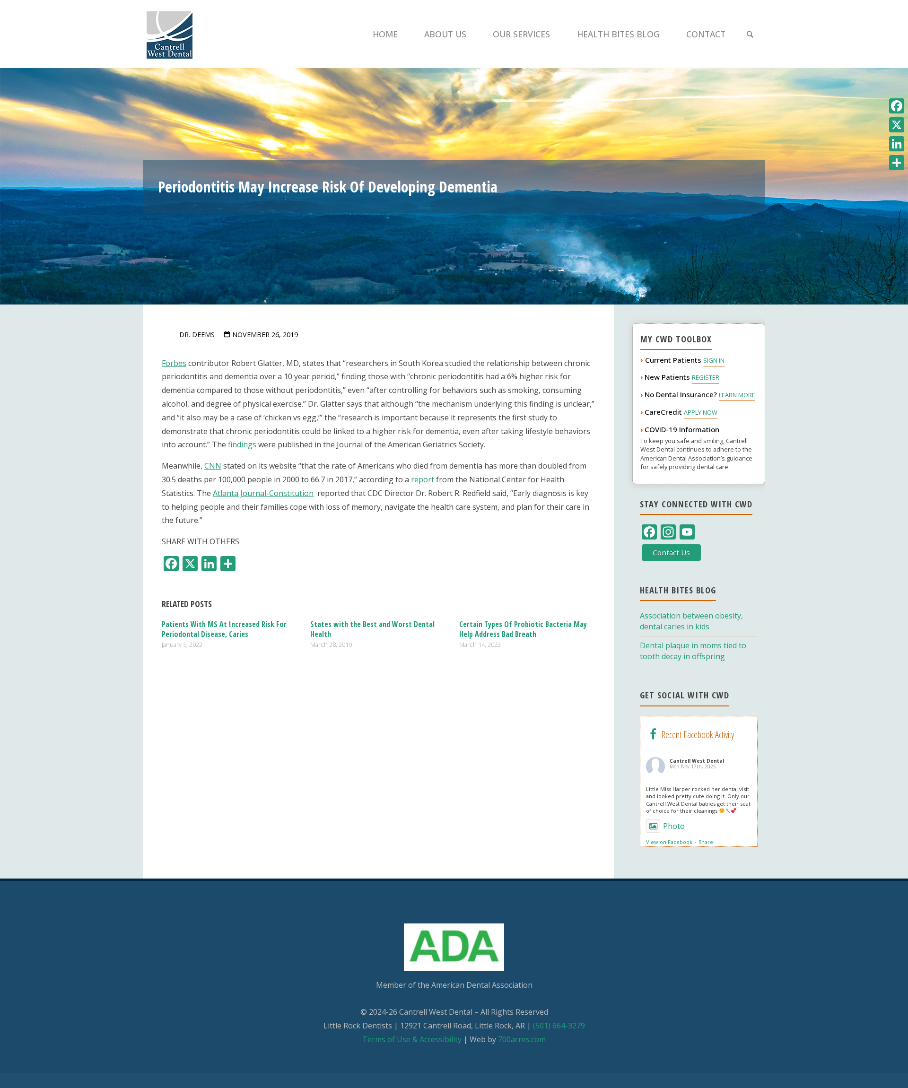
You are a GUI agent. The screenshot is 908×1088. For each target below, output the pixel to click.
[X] (896, 124)
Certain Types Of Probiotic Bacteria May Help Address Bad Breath (523, 629)
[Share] (896, 162)
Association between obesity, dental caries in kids (691, 621)
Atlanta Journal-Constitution (263, 493)
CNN (212, 466)
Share (705, 841)
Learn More (737, 395)
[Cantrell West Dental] (169, 34)
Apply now (700, 412)
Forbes (174, 363)
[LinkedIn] (896, 143)
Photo (674, 826)
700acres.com (522, 1039)
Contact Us (671, 552)
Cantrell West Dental (697, 760)
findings (242, 444)
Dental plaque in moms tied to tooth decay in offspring (693, 651)
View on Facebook (669, 841)
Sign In (714, 360)
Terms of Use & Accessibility (412, 1039)
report (422, 479)
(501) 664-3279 (559, 1025)
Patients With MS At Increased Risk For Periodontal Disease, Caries (224, 629)
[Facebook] (896, 105)
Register (705, 377)
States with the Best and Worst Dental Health (372, 629)
